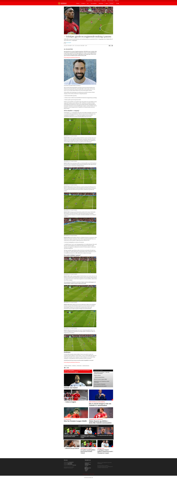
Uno (87, 3)
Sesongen (83, 3)
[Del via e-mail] (112, 45)
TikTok (86, 470)
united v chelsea (67, 365)
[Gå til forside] (62, 3)
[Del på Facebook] (109, 45)
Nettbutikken (101, 3)
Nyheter (77, 3)
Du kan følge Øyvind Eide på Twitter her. (72, 57)
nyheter (74, 365)
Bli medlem (111, 3)
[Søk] (116, 3)
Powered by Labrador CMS (88, 477)
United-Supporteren (97, 0)
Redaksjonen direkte (88, 464)
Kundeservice (87, 463)
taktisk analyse (86, 365)
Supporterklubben (110, 0)
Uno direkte (86, 465)
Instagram (87, 468)
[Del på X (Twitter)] (111, 45)
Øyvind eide (79, 365)
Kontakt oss (117, 0)
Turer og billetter (94, 3)
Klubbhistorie (103, 0)
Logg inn (106, 3)
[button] (65, 431)
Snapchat (86, 469)
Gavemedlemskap (89, 0)
